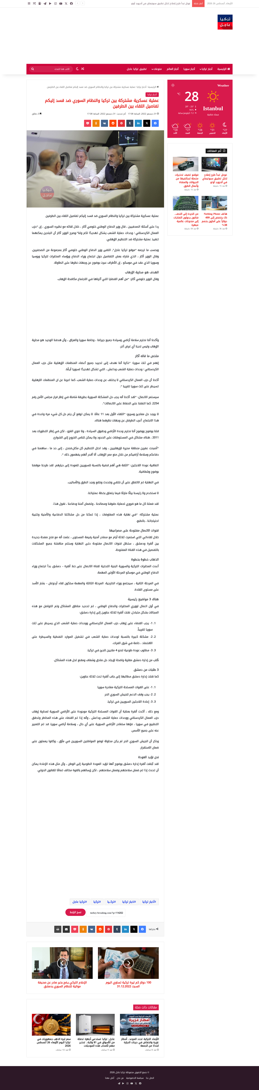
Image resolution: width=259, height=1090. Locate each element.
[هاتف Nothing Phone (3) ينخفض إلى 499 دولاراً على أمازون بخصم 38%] (214, 203)
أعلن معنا (109, 1078)
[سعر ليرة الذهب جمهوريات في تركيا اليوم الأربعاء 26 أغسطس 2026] (51, 1025)
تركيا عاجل (79, 901)
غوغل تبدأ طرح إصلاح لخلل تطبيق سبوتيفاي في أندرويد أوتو (214, 179)
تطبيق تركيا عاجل (137, 69)
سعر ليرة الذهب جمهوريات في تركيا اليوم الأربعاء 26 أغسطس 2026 (54, 1042)
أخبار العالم (172, 69)
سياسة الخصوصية (135, 1078)
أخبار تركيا (207, 69)
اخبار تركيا (128, 901)
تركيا (96, 901)
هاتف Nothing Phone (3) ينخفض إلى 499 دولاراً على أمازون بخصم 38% (214, 219)
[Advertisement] (94, 35)
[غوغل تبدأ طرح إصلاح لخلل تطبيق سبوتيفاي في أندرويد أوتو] (214, 164)
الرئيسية (222, 69)
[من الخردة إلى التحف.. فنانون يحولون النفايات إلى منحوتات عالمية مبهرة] (185, 203)
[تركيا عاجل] (225, 22)
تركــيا (110, 901)
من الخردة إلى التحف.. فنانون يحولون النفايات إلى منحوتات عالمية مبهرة (186, 219)
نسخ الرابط (75, 912)
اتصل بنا (150, 1078)
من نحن (120, 1078)
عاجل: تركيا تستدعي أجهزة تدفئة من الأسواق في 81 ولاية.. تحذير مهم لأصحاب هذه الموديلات (96, 1042)
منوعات (158, 69)
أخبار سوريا (189, 69)
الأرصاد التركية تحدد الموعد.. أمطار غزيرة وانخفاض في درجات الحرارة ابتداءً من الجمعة (140, 1042)
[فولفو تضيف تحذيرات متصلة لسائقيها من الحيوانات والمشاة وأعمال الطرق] (185, 164)
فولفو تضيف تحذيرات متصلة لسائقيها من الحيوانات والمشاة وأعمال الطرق (154, 3)
